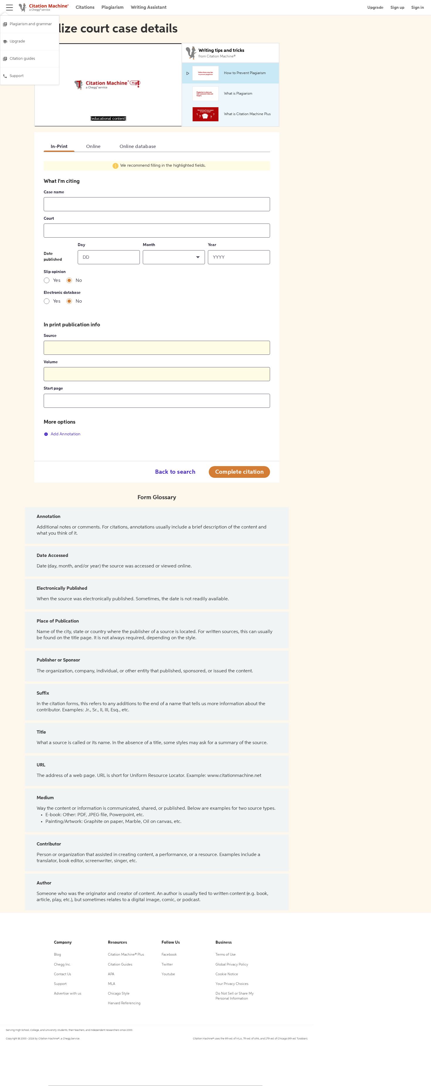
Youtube (168, 974)
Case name (54, 192)
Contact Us (62, 974)
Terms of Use (226, 955)
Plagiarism (112, 7)
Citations (85, 7)
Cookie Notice (227, 974)
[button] (174, 257)
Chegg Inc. (62, 964)
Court (49, 218)
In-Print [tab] (59, 146)
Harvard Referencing (124, 1003)
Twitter (167, 964)
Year (212, 245)
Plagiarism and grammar (31, 24)
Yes (56, 280)
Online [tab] (93, 146)
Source (50, 336)
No (79, 280)
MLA (111, 984)
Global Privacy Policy (232, 964)
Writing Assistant (149, 7)
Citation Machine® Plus (126, 955)
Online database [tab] (138, 146)
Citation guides (22, 59)
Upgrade (17, 41)
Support (16, 76)
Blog (57, 955)
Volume (51, 362)
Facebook (169, 955)
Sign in (417, 8)
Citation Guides (120, 964)
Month (149, 245)
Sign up (397, 8)
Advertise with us (67, 993)
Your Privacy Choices (232, 984)
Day (81, 245)
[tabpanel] (157, 302)
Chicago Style (119, 993)
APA (111, 974)
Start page (53, 388)
